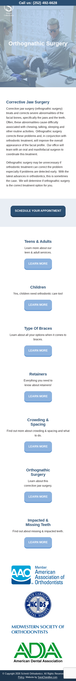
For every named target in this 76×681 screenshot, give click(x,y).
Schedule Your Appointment (38, 210)
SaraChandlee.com (47, 677)
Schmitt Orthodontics (9, 9)
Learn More (38, 263)
